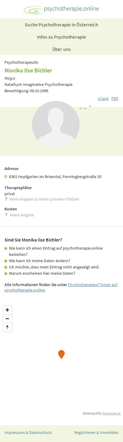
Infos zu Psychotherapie (61, 37)
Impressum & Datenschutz (28, 432)
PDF (115, 98)
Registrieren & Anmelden (96, 432)
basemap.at (112, 413)
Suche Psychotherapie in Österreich (61, 25)
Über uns (61, 49)
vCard (103, 98)
